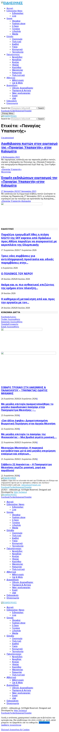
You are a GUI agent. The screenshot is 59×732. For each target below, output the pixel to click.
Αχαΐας (15, 62)
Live (14, 16)
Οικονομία (17, 39)
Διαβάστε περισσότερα (11, 725)
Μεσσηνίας (17, 70)
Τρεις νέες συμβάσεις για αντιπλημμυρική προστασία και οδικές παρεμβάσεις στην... (27, 259)
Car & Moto (17, 83)
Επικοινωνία (12, 103)
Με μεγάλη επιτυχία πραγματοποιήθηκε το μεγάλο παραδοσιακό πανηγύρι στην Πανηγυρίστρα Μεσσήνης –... (27, 407)
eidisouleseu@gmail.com (31, 485)
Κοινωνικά (17, 49)
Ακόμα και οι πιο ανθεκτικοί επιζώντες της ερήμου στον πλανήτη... (27, 286)
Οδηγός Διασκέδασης (22, 88)
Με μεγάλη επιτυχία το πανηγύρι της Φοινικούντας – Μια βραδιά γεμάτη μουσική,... (29, 436)
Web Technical (20, 492)
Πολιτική (16, 41)
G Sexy (15, 26)
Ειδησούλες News (14, 11)
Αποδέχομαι (44, 722)
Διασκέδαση (12, 85)
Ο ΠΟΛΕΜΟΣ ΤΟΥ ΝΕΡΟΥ (17, 273)
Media (15, 34)
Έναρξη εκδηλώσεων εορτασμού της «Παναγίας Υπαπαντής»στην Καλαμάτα (29, 181)
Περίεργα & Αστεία (21, 90)
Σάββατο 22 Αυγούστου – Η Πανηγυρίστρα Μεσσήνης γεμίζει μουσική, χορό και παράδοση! (26, 467)
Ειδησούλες (18, 13)
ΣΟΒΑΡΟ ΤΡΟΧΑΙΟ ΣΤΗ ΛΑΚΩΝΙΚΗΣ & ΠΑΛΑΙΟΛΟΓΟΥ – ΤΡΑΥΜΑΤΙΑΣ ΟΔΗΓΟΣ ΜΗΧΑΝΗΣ (24, 390)
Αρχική (10, 8)
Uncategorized (7, 138)
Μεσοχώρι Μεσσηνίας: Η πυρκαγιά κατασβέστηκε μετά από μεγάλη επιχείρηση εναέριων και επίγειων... (28, 450)
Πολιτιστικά (18, 75)
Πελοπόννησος (13, 54)
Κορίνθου (16, 67)
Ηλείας (15, 65)
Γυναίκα (16, 28)
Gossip (9, 18)
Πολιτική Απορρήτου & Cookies (15, 729)
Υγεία (14, 47)
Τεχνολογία (17, 52)
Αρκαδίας (17, 59)
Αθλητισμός (18, 80)
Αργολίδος (17, 57)
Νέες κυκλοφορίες (21, 93)
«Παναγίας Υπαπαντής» (11, 169)
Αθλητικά (11, 78)
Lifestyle (16, 31)
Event (14, 95)
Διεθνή (15, 44)
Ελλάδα (10, 36)
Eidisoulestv (12, 101)
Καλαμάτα (26, 201)
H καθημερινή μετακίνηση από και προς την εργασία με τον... (28, 300)
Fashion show (18, 23)
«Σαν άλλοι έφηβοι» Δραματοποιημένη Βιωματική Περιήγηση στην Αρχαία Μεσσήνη (28, 422)
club (14, 98)
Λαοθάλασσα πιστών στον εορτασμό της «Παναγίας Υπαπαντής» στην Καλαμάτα (29, 147)
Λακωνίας (17, 72)
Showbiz (16, 21)
